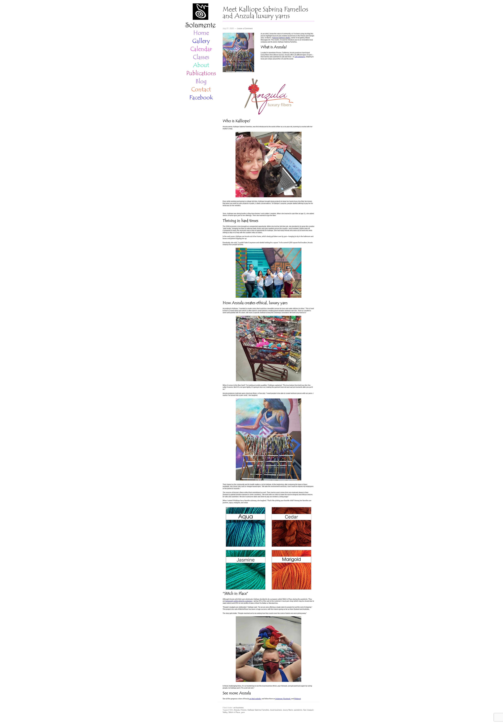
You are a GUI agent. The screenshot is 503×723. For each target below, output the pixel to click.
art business (238, 707)
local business (276, 710)
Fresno (244, 710)
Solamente (200, 16)
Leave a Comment (245, 28)
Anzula (237, 710)
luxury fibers (288, 710)
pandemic (298, 710)
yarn (243, 712)
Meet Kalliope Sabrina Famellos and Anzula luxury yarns (265, 13)
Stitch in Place (234, 712)
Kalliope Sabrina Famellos (258, 710)
